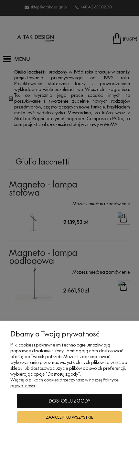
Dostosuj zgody (69, 401)
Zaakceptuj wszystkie (69, 417)
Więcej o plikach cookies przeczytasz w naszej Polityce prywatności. (64, 383)
